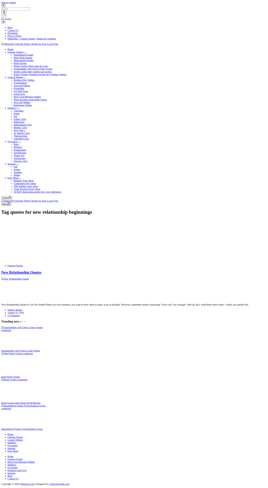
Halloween (19, 122)
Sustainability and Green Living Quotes (33, 69)
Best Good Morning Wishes (27, 97)
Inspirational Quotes (23, 55)
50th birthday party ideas (26, 186)
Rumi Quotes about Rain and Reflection (20, 403)
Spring (17, 169)
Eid (15, 116)
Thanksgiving (20, 136)
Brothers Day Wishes (24, 80)
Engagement (20, 150)
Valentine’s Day (21, 138)
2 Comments (13, 315)
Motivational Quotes (24, 60)
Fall (15, 166)
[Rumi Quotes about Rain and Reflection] (24, 379)
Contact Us (12, 478)
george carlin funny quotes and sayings (33, 71)
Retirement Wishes (23, 105)
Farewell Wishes (22, 85)
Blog (9, 476)
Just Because (20, 152)
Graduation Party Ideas (25, 183)
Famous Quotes (15, 52)
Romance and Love (17, 470)
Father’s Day (20, 119)
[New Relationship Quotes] (24, 279)
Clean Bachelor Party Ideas (27, 189)
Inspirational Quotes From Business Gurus (22, 429)
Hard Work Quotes (23, 57)
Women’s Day (21, 161)
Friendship (19, 88)
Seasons (11, 164)
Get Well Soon (21, 91)
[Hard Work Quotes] (24, 353)
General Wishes (15, 77)
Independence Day (23, 124)
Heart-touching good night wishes (30, 99)
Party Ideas (12, 178)
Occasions (12, 141)
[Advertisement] (134, 240)
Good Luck (19, 94)
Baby (16, 144)
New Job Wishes (22, 102)
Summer (18, 172)
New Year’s (19, 130)
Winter (17, 175)
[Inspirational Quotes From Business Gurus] (24, 408)
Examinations (20, 83)
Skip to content (8, 2)
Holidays (11, 108)
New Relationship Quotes (21, 272)
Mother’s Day (20, 127)
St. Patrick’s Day (22, 133)
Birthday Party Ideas (24, 180)
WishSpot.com (27, 484)
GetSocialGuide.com (59, 484)
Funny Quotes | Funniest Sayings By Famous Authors (40, 74)
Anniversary (20, 158)
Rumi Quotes (20, 63)
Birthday (18, 147)
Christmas (18, 110)
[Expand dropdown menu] (25, 52)
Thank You (19, 155)
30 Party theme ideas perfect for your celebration (37, 192)
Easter (17, 113)
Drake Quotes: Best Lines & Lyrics (31, 66)
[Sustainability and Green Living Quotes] (24, 330)
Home (10, 49)
